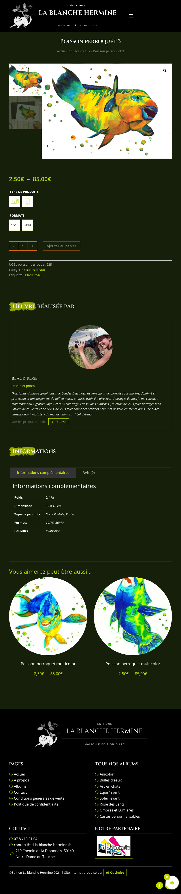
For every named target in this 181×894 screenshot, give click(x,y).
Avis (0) (89, 472)
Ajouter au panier (61, 245)
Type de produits (24, 192)
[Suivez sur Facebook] (159, 885)
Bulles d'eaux (80, 51)
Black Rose (33, 275)
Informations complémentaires (43, 472)
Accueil (62, 51)
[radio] (14, 201)
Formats (17, 215)
